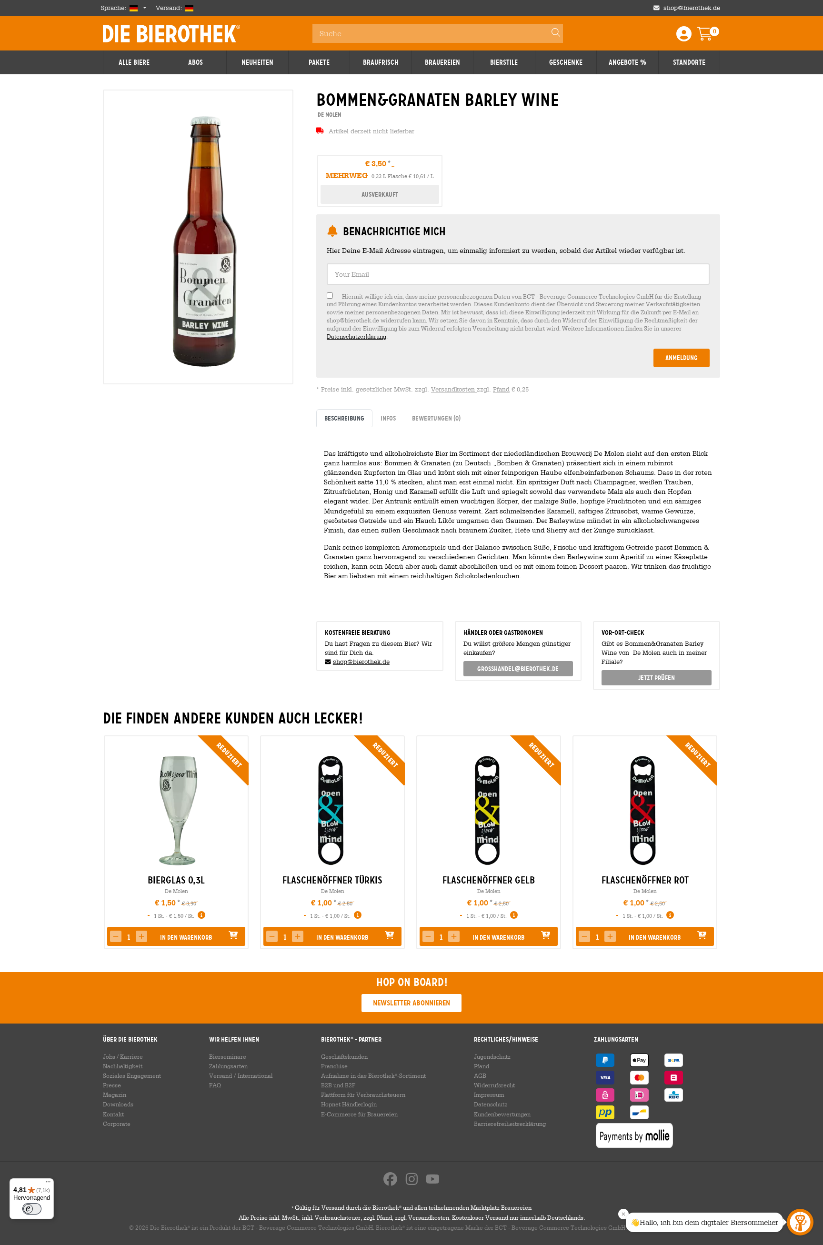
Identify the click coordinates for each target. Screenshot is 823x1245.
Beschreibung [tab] (344, 418)
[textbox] (518, 274)
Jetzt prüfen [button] (656, 678)
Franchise (334, 1066)
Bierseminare (227, 1056)
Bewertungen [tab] (436, 418)
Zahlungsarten (228, 1066)
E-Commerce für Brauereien (359, 1114)
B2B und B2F (338, 1085)
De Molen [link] (328, 114)
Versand (220, 1075)
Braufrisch (381, 62)
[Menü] (48, 1184)
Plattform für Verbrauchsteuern (363, 1094)
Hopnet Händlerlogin (349, 1104)
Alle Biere (134, 62)
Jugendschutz (492, 1056)
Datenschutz (490, 1104)
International (255, 1075)
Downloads (118, 1104)
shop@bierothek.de (691, 7)
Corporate (116, 1123)
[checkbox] (518, 316)
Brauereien (442, 62)
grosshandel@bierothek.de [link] (518, 669)
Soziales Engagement (132, 1075)
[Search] (551, 33)
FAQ (215, 1085)
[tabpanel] (518, 520)
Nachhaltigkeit (122, 1066)
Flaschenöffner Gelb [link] (488, 880)
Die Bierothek (171, 33)
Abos (195, 62)
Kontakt (113, 1114)
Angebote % (627, 62)
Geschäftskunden (344, 1056)
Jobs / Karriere (123, 1056)
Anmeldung (681, 357)
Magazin (114, 1094)
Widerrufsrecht (494, 1085)
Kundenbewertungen (502, 1114)
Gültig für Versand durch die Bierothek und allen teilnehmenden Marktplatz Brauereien (411, 1207)
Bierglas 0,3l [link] (176, 880)
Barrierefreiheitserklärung (510, 1123)
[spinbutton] (128, 937)
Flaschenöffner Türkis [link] (332, 880)
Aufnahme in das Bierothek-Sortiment (373, 1075)
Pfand (501, 389)
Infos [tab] (388, 418)
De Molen (176, 891)
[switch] (31, 1209)
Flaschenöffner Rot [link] (645, 880)
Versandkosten (454, 389)
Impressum (489, 1094)
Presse (112, 1085)
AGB (480, 1075)
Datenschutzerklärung (356, 336)
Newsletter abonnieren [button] (411, 1002)
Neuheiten (257, 62)
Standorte (689, 62)
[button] (115, 936)
